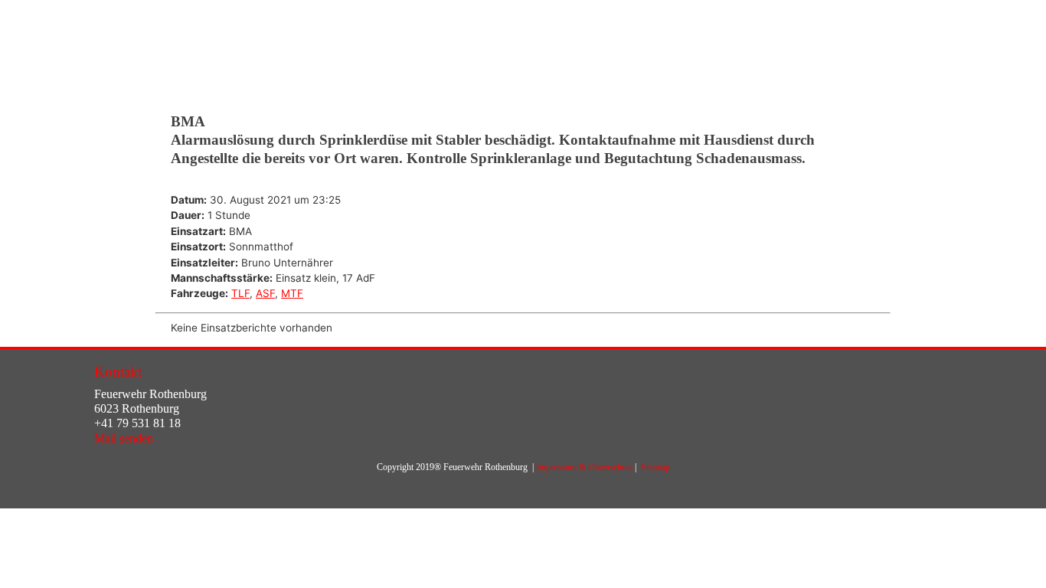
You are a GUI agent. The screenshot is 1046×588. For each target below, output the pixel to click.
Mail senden (123, 438)
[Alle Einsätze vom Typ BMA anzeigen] (259, 232)
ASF (265, 293)
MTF (292, 293)
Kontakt (118, 372)
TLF (240, 293)
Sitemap (655, 467)
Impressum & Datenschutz (584, 467)
